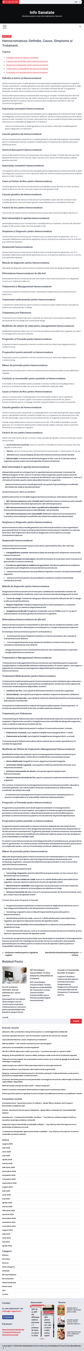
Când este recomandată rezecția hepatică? (20, 1047)
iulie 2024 (6, 1234)
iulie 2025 (6, 1191)
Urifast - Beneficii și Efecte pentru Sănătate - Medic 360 (25, 1110)
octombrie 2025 (9, 1179)
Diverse (5, 1263)
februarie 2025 (8, 1210)
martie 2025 (7, 1207)
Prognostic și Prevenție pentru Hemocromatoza (26, 72)
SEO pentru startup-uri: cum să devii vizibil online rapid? (47, 1326)
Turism (5, 1294)
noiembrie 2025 (8, 1175)
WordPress (76, 1346)
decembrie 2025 (9, 1171)
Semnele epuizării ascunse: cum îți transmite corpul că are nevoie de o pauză (34, 1036)
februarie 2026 (8, 1167)
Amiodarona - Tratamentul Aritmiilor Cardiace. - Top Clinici (27, 1117)
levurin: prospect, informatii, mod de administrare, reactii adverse (11, 991)
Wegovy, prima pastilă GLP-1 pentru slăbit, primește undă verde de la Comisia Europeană (39, 1055)
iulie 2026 (6, 1148)
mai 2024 (6, 1242)
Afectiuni (6, 36)
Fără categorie (8, 1267)
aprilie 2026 (7, 1159)
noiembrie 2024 (8, 1222)
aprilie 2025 (7, 1203)
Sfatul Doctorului (10, 1335)
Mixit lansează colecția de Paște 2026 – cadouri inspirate (26, 1086)
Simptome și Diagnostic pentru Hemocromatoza (27, 65)
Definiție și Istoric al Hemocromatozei (22, 57)
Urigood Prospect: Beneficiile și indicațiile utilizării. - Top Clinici (28, 1124)
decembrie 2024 (9, 1218)
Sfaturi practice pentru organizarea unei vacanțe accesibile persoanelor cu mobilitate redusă (42, 1093)
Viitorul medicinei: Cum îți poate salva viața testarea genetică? (28, 1069)
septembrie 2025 (9, 1183)
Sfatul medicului (9, 1282)
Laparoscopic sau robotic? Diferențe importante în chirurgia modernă (31, 1065)
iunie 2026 (6, 1152)
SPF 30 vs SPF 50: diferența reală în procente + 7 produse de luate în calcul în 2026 (36, 1051)
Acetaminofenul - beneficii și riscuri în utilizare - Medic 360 (27, 1103)
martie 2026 (7, 1163)
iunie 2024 (6, 1238)
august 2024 (7, 1230)
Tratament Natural (11, 1332)
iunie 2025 (6, 1195)
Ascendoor (53, 1346)
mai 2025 (6, 1199)
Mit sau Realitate (9, 1275)
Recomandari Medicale (13, 1329)
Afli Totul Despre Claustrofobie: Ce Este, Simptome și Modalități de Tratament (41, 974)
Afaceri (5, 1255)
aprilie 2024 (7, 1246)
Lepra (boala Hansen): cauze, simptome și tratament (24, 1040)
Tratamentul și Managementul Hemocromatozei (27, 68)
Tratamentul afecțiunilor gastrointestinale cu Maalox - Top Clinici (30, 1131)
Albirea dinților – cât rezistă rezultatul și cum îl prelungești (26, 1043)
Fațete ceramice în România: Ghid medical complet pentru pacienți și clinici (34, 1090)
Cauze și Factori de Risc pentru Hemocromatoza (27, 61)
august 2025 (7, 1187)
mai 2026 (6, 1156)
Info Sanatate (42, 12)
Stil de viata (7, 1286)
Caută (5, 1017)
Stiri (4, 1290)
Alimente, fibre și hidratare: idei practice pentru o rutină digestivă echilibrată (34, 1032)
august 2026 (7, 1144)
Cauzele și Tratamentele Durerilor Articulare (68, 971)
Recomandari (8, 1279)
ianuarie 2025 (8, 1214)
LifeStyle (6, 1271)
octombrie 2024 (9, 1226)
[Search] (80, 26)
